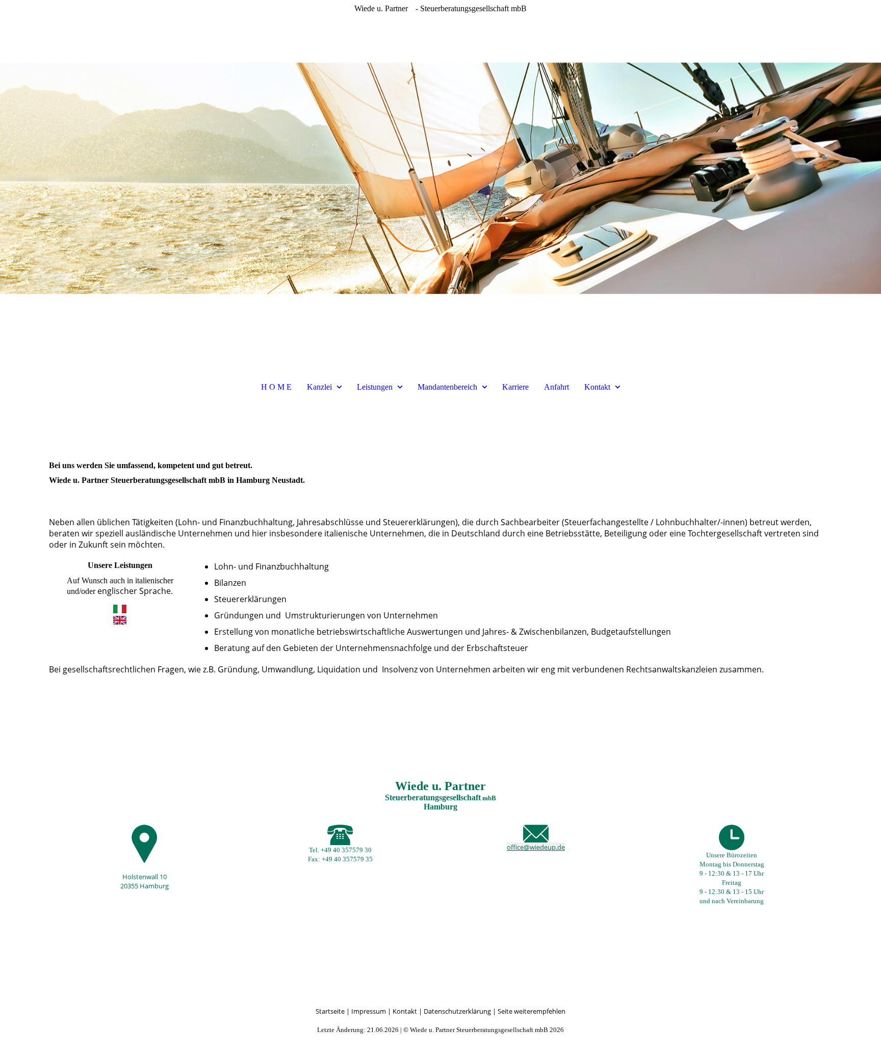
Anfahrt (556, 387)
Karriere (515, 387)
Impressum (369, 1011)
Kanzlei (319, 387)
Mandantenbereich (447, 387)
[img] (440, 178)
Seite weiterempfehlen (531, 1011)
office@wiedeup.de (536, 847)
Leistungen (375, 387)
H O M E (276, 387)
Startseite (330, 1011)
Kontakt (597, 387)
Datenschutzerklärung (457, 1011)
